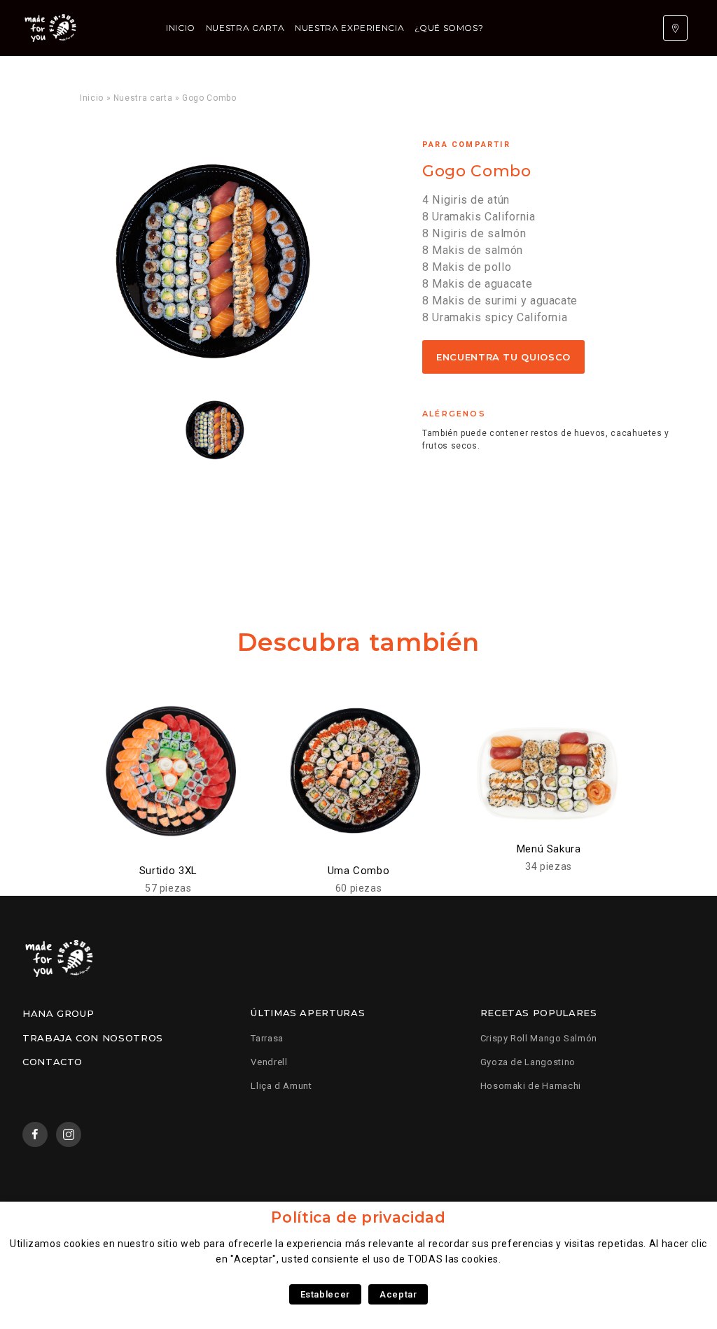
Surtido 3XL (168, 870)
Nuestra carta (245, 27)
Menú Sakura (549, 849)
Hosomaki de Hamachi (530, 1086)
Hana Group (58, 1013)
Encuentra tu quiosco (503, 357)
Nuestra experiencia (349, 27)
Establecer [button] (325, 1294)
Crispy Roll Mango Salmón (538, 1038)
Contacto (52, 1061)
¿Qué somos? (449, 27)
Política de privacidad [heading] (358, 1217)
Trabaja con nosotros (92, 1037)
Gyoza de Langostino (528, 1062)
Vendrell (269, 1062)
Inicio (180, 27)
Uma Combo (359, 870)
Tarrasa (267, 1038)
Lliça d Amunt (281, 1086)
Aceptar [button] (398, 1294)
